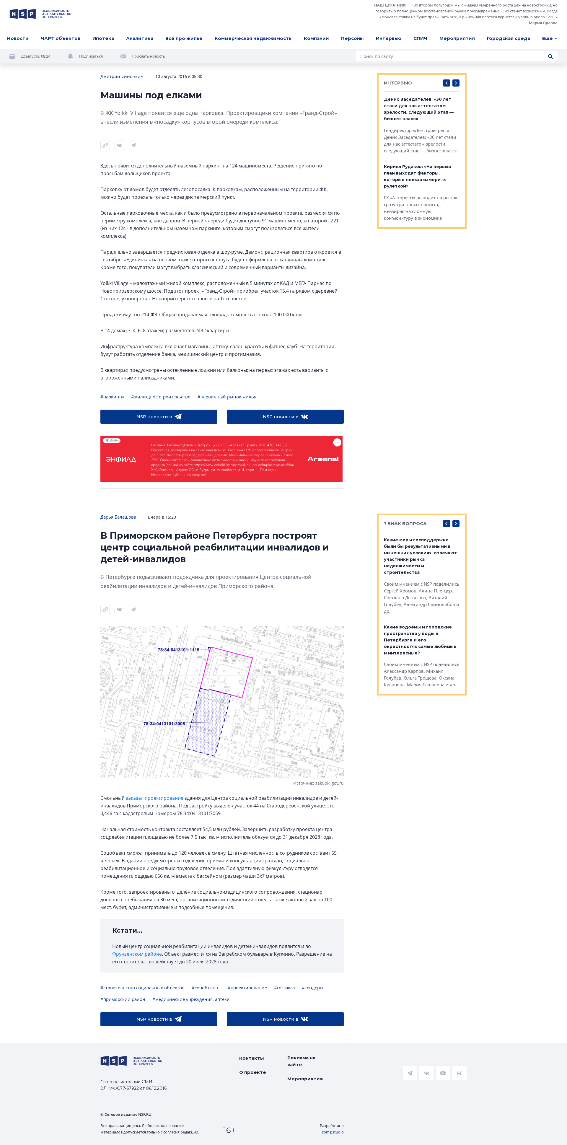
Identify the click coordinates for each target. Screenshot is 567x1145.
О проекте (252, 1072)
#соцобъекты (206, 988)
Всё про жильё (184, 38)
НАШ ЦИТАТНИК (389, 5)
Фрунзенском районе (137, 954)
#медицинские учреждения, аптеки (191, 999)
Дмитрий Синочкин (122, 76)
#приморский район (122, 999)
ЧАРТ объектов (60, 38)
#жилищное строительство (160, 397)
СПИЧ (420, 38)
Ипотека (103, 38)
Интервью (388, 38)
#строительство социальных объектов (142, 988)
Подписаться (91, 56)
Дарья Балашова (118, 517)
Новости (18, 38)
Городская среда (508, 38)
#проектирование (247, 988)
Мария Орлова (543, 22)
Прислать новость (148, 56)
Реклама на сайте (301, 1061)
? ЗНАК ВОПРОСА (405, 523)
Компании (316, 38)
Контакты (251, 1058)
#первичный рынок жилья (227, 397)
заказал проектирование (154, 798)
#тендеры (312, 988)
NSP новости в (154, 416)
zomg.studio (333, 1132)
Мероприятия (457, 38)
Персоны (352, 38)
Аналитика (139, 38)
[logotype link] (40, 14)
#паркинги (112, 397)
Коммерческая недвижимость (253, 38)
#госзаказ (284, 988)
